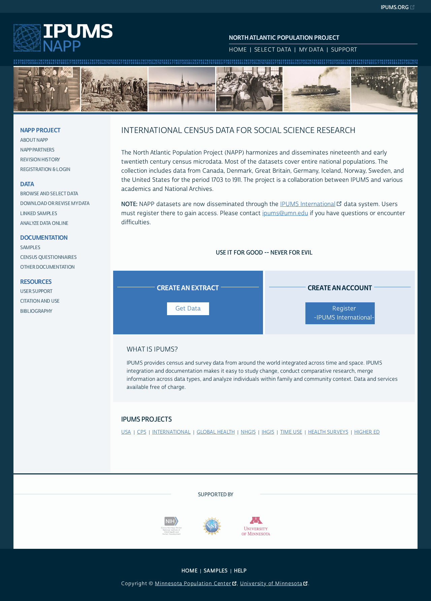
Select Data (273, 50)
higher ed (367, 432)
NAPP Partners (37, 150)
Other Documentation (47, 267)
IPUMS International (307, 204)
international (171, 432)
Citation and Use (40, 301)
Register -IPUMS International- (344, 313)
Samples (30, 247)
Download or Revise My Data (55, 203)
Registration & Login (45, 169)
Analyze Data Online (44, 223)
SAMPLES (216, 571)
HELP (240, 571)
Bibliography (36, 311)
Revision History (40, 160)
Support (344, 50)
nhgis (248, 432)
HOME (189, 571)
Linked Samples (38, 213)
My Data (311, 50)
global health (216, 432)
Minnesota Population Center (193, 583)
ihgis (268, 432)
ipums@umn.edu (285, 213)
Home (238, 50)
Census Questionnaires (48, 257)
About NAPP (34, 140)
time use (291, 432)
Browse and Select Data (49, 194)
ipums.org (395, 7)
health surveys (328, 432)
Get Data (188, 308)
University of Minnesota (271, 583)
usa (126, 432)
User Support (36, 291)
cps (141, 432)
